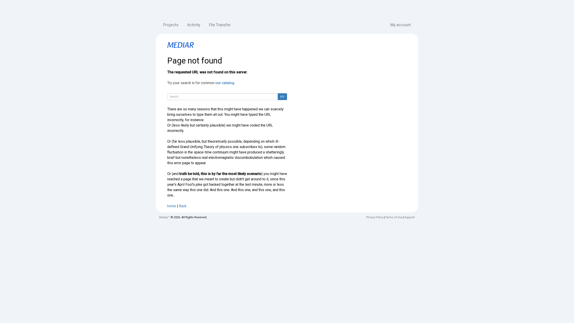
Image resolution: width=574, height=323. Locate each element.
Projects (170, 25)
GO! (282, 96)
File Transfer (220, 25)
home (171, 206)
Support (409, 217)
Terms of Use (393, 217)
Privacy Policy (374, 217)
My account (400, 25)
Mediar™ (164, 217)
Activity (193, 25)
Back (183, 206)
